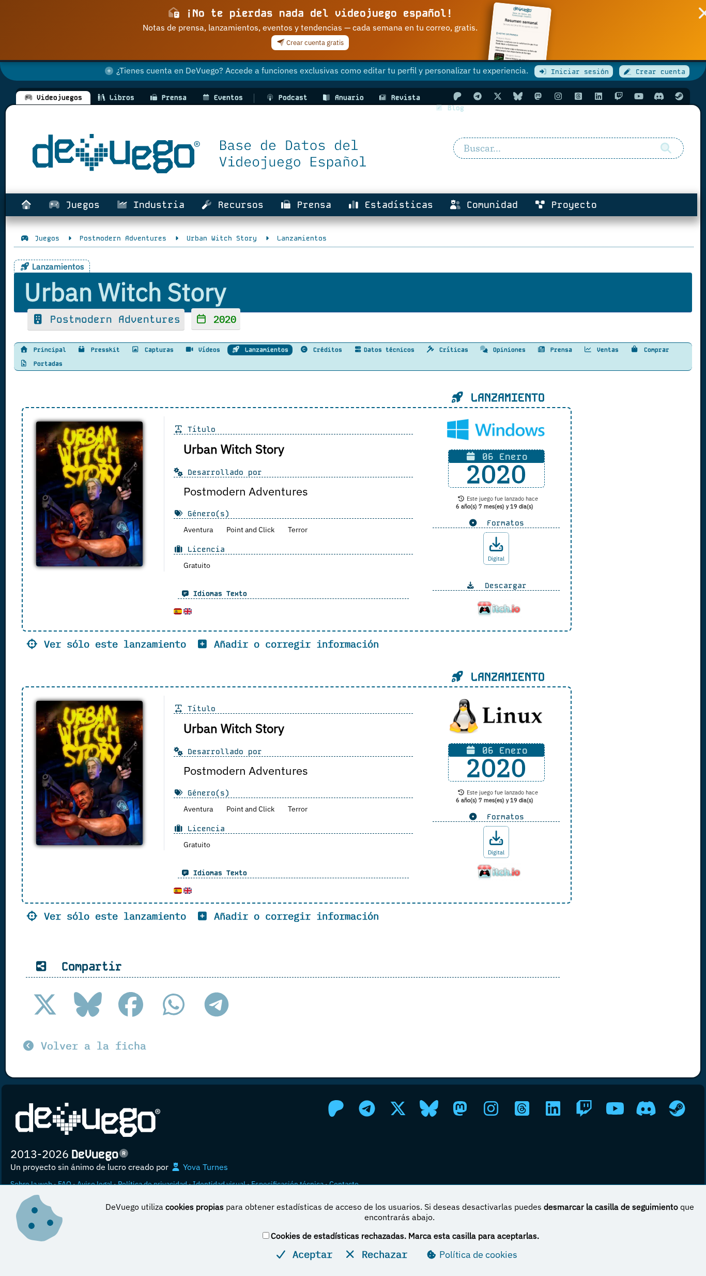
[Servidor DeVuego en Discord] (659, 96)
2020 (222, 318)
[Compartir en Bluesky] (88, 1004)
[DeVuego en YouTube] (639, 96)
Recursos (238, 205)
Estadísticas (396, 205)
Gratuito (196, 565)
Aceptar (309, 1254)
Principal (48, 349)
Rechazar (381, 1254)
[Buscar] (666, 148)
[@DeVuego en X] (497, 96)
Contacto (344, 1184)
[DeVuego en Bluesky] (518, 96)
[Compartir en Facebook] (130, 1004)
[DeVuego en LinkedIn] (598, 96)
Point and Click (250, 529)
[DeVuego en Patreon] (457, 96)
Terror (298, 529)
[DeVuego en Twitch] (618, 96)
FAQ (64, 1184)
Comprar (654, 349)
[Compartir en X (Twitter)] (45, 1004)
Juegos (80, 205)
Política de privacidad (152, 1184)
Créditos (326, 349)
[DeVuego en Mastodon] (538, 96)
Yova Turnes (204, 1167)
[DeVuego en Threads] (578, 96)
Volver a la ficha (90, 1046)
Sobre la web (31, 1184)
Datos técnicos (389, 349)
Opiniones (507, 349)
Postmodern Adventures (112, 319)
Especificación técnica (287, 1184)
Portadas (46, 363)
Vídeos (207, 349)
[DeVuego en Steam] (679, 96)
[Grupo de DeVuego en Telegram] (477, 96)
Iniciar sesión (578, 71)
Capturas (157, 349)
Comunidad (489, 205)
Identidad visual (219, 1184)
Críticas (452, 349)
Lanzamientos (264, 349)
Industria (156, 205)
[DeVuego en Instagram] (558, 96)
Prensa (311, 205)
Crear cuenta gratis (314, 42)
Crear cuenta (658, 71)
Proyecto (571, 205)
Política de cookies (477, 1254)
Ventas (606, 349)
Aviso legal (94, 1184)
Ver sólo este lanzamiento (112, 643)
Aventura (198, 529)
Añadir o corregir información (293, 643)
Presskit (103, 349)
